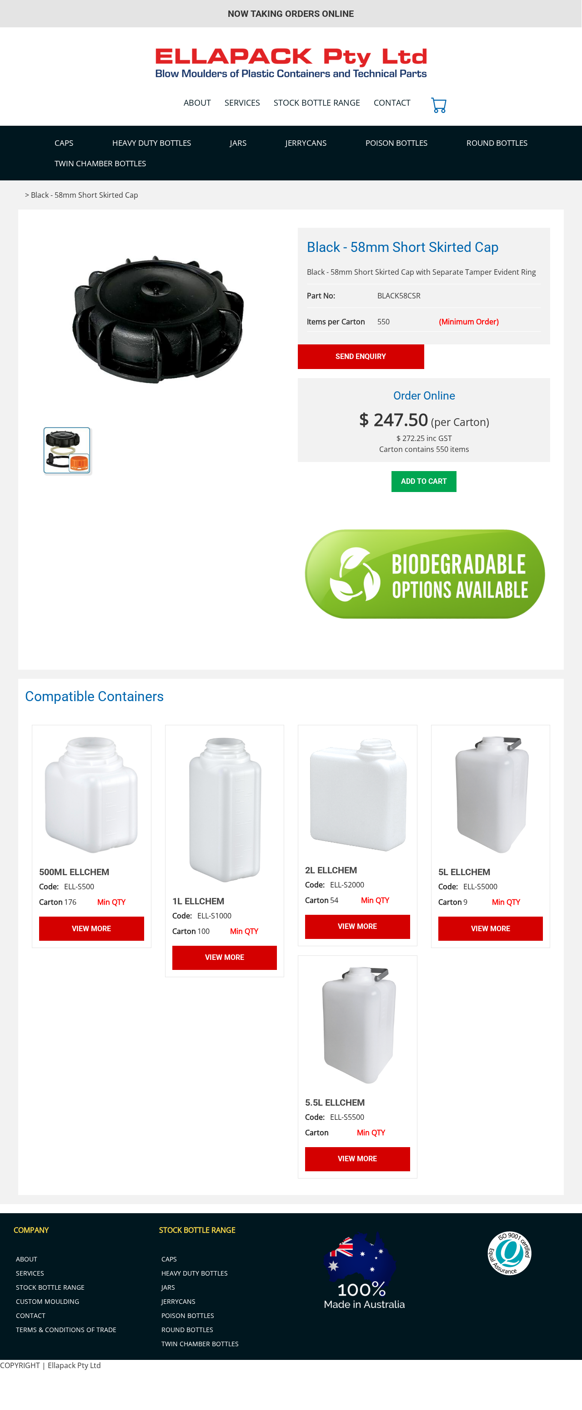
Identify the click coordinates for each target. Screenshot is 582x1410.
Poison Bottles (396, 143)
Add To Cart (424, 481)
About (197, 102)
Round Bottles (497, 143)
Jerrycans (306, 143)
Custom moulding (47, 1301)
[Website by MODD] (312, 1393)
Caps (64, 143)
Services (242, 102)
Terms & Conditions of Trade (66, 1329)
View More (91, 928)
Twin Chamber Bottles (100, 163)
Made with (556, 1404)
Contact (392, 102)
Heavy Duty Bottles (151, 143)
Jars (238, 143)
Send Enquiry (361, 356)
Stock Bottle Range (317, 102)
